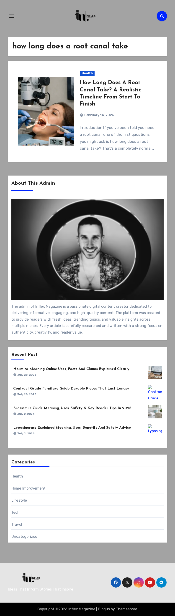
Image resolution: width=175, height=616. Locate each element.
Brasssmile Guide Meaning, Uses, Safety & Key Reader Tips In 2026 (72, 408)
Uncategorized (24, 536)
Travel (16, 524)
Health (87, 73)
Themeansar (126, 609)
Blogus (104, 609)
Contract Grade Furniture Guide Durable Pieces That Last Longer (71, 388)
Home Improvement (28, 488)
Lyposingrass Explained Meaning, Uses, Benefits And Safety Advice (72, 428)
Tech (15, 512)
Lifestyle (19, 500)
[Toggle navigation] (11, 16)
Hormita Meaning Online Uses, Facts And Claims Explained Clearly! (71, 369)
